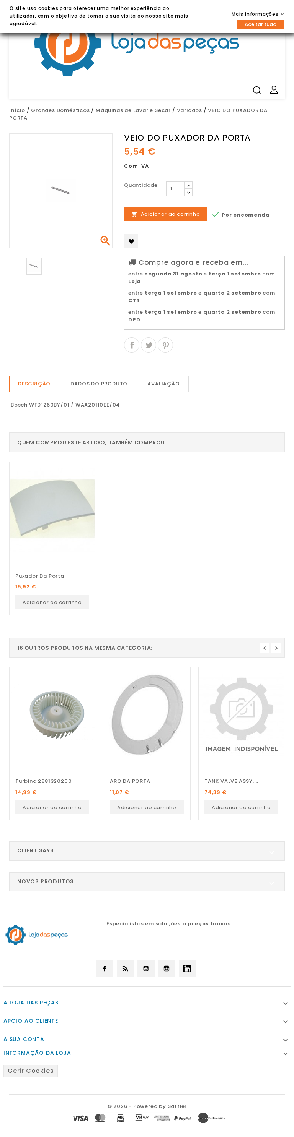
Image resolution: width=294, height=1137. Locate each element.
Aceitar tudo (260, 24)
